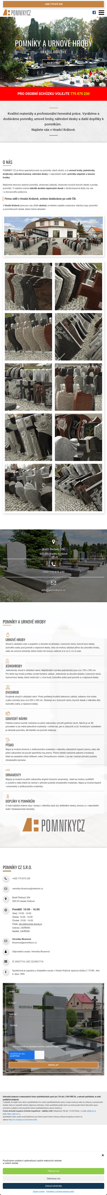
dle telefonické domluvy (30, 924)
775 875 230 (80, 94)
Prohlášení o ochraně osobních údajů (60, 1191)
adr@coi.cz (91, 1111)
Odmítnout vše (53, 1178)
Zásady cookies (39, 1191)
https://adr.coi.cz (13, 1114)
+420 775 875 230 (54, 4)
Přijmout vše (53, 1171)
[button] (102, 1155)
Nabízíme (53, 63)
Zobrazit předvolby (53, 1186)
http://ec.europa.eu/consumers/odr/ (23, 1120)
